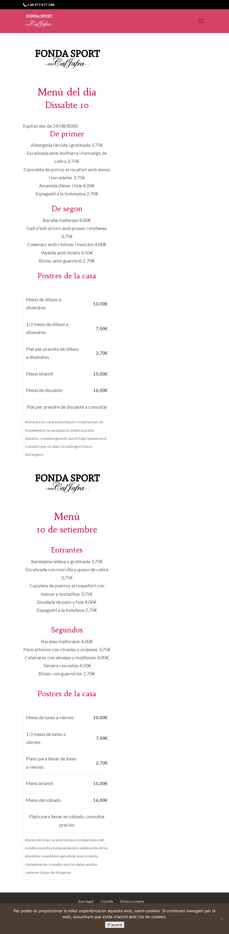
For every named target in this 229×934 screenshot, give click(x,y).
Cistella (106, 901)
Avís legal (85, 901)
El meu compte (132, 901)
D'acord (114, 924)
